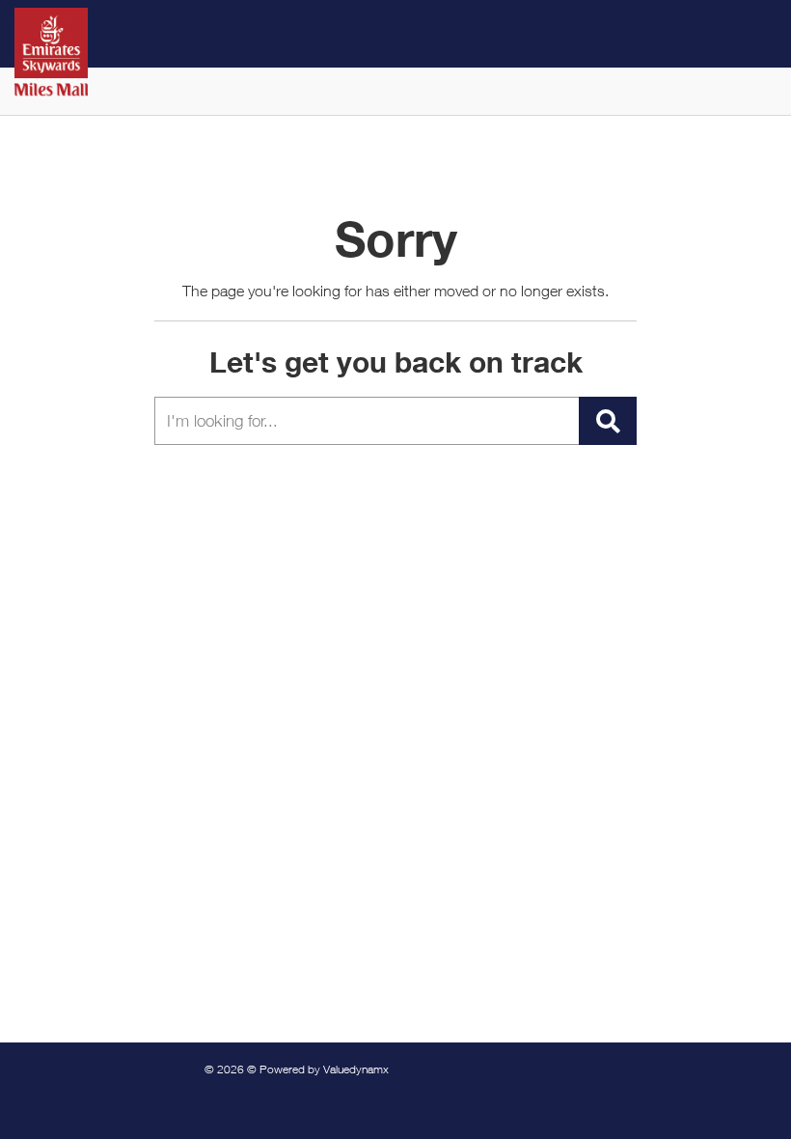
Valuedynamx (356, 1069)
